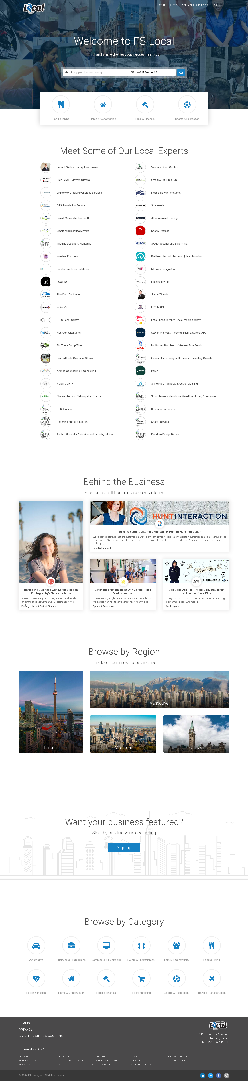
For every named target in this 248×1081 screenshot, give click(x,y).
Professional (135, 1060)
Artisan (23, 1056)
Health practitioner (176, 1056)
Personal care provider (105, 1060)
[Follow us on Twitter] (210, 1075)
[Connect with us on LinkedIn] (202, 1075)
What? (68, 72)
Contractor (62, 1056)
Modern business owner (69, 1060)
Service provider (101, 1064)
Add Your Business (195, 5)
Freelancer (134, 1056)
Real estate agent (174, 1060)
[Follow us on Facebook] (218, 1075)
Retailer (60, 1064)
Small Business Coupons (41, 1036)
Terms (24, 1023)
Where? (136, 72)
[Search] (181, 72)
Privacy (26, 1029)
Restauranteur (28, 1064)
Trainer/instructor (139, 1064)
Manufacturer (27, 1060)
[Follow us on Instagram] (226, 1075)
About (161, 5)
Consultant (98, 1056)
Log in (216, 5)
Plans (173, 5)
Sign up (124, 847)
